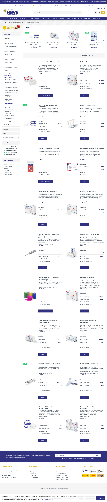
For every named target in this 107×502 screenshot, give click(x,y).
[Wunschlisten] (99, 12)
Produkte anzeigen (8, 137)
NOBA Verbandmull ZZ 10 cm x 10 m (49, 62)
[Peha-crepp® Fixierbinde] (72, 209)
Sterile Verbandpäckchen (88, 105)
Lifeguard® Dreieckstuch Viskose (48, 148)
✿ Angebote (7, 38)
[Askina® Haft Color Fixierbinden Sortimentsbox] (30, 296)
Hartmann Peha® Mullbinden (47, 191)
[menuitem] (100, 8)
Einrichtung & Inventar (10, 73)
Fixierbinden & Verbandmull (9, 104)
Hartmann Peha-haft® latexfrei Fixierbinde (73, 43)
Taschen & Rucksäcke (11, 87)
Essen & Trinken (8, 65)
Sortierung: (84, 55)
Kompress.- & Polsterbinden (8, 112)
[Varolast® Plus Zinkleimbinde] (72, 253)
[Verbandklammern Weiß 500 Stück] (30, 382)
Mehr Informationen (47, 499)
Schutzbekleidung (8, 43)
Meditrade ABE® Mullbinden (89, 364)
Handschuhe (7, 41)
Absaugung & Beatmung (11, 82)
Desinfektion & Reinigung (10, 46)
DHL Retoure (7, 172)
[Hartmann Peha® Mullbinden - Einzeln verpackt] (54, 35)
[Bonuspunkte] (11, 27)
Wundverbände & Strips (11, 90)
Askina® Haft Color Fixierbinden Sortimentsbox (48, 278)
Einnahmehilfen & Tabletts (11, 67)
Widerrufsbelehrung (61, 475)
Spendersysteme (9, 118)
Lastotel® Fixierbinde (87, 277)
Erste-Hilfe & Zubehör (11, 85)
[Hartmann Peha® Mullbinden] (30, 209)
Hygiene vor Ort (8, 54)
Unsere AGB (33, 475)
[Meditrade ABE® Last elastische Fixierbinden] (33, 35)
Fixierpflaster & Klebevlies (9, 100)
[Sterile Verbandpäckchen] (72, 123)
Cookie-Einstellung (9, 164)
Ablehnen (80, 498)
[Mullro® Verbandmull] (72, 80)
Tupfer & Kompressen (11, 92)
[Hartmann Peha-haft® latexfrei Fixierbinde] (74, 35)
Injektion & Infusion (9, 57)
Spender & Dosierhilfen (10, 51)
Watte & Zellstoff (9, 115)
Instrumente (7, 124)
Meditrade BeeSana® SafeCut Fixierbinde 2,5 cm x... (94, 43)
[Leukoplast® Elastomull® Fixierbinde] (72, 166)
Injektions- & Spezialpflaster (9, 96)
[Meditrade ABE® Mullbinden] (72, 382)
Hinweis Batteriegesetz (62, 479)
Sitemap (32, 472)
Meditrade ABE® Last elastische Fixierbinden (33, 43)
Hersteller (5, 129)
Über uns (6, 170)
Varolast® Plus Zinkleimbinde (89, 234)
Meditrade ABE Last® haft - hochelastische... (46, 407)
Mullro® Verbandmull (87, 62)
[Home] (7, 18)
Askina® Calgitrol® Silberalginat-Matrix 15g (48, 235)
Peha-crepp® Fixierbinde (88, 191)
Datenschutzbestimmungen (72, 458)
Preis (4, 133)
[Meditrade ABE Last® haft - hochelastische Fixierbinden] (30, 425)
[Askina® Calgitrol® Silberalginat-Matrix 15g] (30, 253)
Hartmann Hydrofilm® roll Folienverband (88, 321)
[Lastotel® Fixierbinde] (72, 296)
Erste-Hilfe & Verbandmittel (8, 76)
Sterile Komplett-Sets (10, 80)
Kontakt (6, 168)
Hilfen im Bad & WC (9, 62)
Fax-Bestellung (8, 166)
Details (84, 95)
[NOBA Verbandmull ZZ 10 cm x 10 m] (30, 80)
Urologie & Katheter (9, 59)
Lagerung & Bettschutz (10, 121)
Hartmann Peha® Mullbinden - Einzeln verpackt (54, 43)
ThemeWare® (65, 488)
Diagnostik (7, 70)
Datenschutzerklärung (62, 477)
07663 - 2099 (6, 476)
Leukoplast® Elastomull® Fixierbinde (92, 148)
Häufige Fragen (8, 174)
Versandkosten (58, 487)
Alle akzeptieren (90, 498)
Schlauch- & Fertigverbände (9, 108)
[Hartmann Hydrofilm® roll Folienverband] (72, 339)
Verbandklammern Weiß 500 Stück (49, 364)
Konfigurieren (100, 498)
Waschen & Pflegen (9, 49)
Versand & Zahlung (61, 473)
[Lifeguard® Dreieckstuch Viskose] (30, 166)
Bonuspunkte (59, 470)
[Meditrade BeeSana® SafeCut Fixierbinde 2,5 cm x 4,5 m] (94, 35)
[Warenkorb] (103, 12)
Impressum (59, 472)
